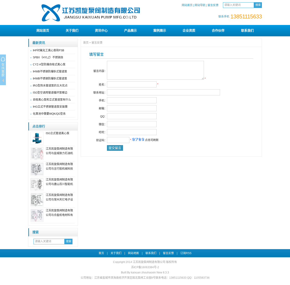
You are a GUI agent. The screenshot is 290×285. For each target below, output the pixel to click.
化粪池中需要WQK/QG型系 (49, 113)
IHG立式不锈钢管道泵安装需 (50, 106)
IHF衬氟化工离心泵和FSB (48, 50)
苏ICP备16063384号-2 (145, 267)
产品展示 (130, 30)
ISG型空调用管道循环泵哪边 (50, 92)
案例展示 (159, 30)
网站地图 (133, 253)
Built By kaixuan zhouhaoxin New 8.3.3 (145, 272)
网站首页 (187, 5)
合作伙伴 (218, 30)
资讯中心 (101, 30)
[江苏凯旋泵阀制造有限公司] (92, 23)
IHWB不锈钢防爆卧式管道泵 (50, 71)
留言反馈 (213, 5)
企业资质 (189, 30)
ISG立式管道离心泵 (57, 133)
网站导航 (200, 5)
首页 (86, 42)
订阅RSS (185, 253)
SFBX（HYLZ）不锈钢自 (48, 57)
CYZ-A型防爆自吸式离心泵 (49, 64)
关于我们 (72, 30)
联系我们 (247, 30)
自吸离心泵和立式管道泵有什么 (52, 99)
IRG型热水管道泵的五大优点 (50, 85)
